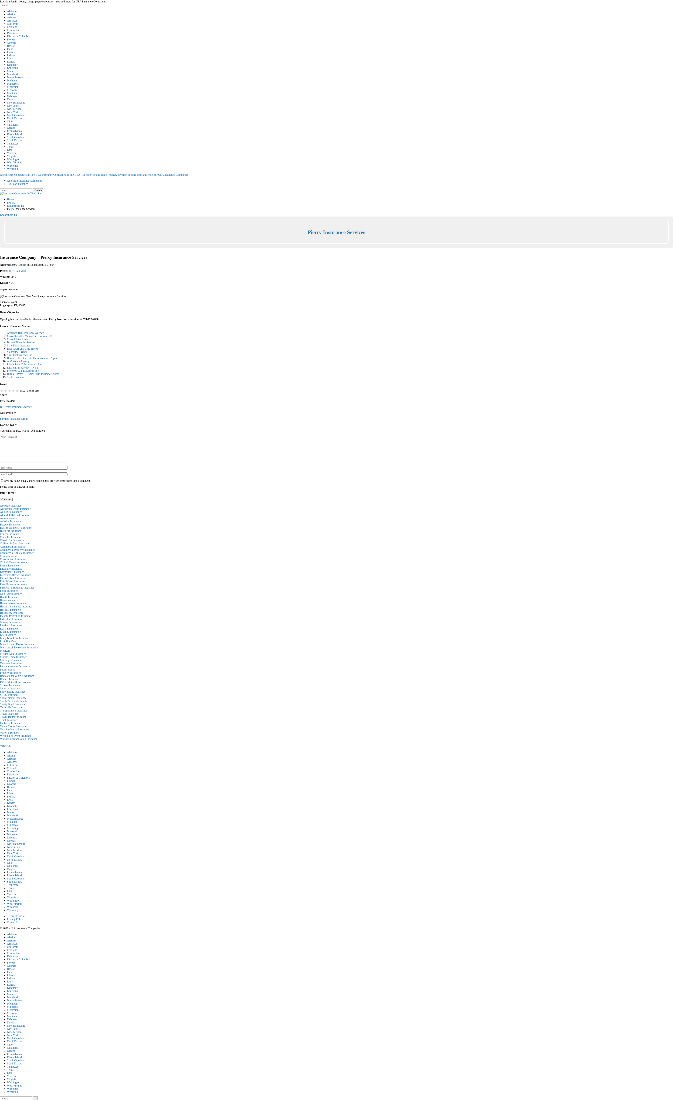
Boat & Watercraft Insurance (16, 527)
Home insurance (9, 600)
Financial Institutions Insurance (17, 587)
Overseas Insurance (11, 663)
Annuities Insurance (11, 511)
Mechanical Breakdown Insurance (19, 647)
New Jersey (13, 105)
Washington (13, 159)
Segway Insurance (10, 688)
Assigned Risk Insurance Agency (25, 332)
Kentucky (12, 64)
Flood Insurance (9, 590)
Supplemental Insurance (13, 697)
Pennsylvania (14, 130)
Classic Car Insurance (12, 540)
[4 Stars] (13, 391)
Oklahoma (13, 124)
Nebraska (12, 96)
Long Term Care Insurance (15, 638)
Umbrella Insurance (11, 723)
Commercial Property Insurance (17, 549)
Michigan (12, 80)
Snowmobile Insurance (12, 691)
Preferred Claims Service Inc (23, 370)
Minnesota (13, 83)
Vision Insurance (9, 732)
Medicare (5, 650)
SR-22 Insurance (9, 694)
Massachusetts (15, 77)
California (12, 23)
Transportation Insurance (13, 710)
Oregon (11, 127)
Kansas (11, 61)
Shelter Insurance (16, 377)
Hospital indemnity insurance (16, 606)
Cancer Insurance (9, 533)
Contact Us (13, 922)
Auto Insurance (8, 518)
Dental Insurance (9, 565)
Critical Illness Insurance (13, 562)
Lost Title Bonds (9, 641)
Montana (12, 93)
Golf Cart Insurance (11, 593)
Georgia (11, 42)
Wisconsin (12, 165)
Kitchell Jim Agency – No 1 (22, 367)
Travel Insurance (9, 713)
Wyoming (12, 168)
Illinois (11, 52)
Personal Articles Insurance (15, 666)
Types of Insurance (17, 183)
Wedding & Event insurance (15, 735)
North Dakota (14, 118)
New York (12, 112)
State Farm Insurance (18, 345)
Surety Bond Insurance (12, 704)
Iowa (10, 58)
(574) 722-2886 (17, 270)
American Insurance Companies (24, 180)
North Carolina (15, 115)
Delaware (12, 33)
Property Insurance (10, 672)
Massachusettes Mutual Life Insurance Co (30, 336)
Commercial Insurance (12, 546)
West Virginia (14, 162)
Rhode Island (14, 134)
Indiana (11, 55)
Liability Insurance (10, 631)
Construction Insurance (13, 559)
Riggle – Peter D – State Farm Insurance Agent (33, 373)
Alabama (12, 11)
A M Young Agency (18, 361)
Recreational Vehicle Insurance (17, 675)
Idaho (10, 48)
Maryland (12, 74)
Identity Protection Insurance (16, 615)
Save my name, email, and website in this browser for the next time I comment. (47, 480)
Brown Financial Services (21, 342)
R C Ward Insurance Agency (16, 406)
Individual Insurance (11, 619)
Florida (11, 39)
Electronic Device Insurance (15, 574)
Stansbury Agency (17, 351)
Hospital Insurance (10, 609)
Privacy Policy (15, 919)
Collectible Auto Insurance (14, 543)
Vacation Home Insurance (14, 729)
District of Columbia (18, 36)
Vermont (11, 153)
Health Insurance (9, 597)
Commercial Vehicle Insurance (17, 552)
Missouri (12, 89)
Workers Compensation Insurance (18, 738)
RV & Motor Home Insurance (16, 682)
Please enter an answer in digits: (17, 486)
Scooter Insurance (10, 685)
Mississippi (13, 86)
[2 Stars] (5, 391)
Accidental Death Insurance (15, 508)
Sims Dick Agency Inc (19, 354)
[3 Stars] (9, 391)
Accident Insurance (10, 505)
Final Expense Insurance (13, 584)
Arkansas (12, 20)
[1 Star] (2, 391)
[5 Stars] (17, 391)
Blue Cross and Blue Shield (22, 348)
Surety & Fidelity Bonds (13, 701)
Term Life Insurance (11, 707)
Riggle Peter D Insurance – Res (24, 364)
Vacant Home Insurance (13, 726)
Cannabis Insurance (11, 537)
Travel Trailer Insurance (13, 716)
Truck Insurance (9, 720)
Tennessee (12, 143)
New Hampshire (16, 102)
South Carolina (15, 137)
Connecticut (13, 30)
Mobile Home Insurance (13, 656)
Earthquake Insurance (12, 571)
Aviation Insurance (10, 521)
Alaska (11, 14)
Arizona (11, 17)
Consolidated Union (18, 339)
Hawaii (11, 45)
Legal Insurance (9, 628)
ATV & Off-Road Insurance (15, 515)
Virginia (11, 156)
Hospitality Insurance (11, 612)
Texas (10, 146)
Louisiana (12, 67)
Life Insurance (8, 634)
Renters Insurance (10, 679)
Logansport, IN (8, 214)
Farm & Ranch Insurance (14, 578)
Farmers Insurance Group (14, 418)
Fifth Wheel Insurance (12, 581)
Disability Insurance (11, 568)
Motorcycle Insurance (12, 660)
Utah (9, 149)
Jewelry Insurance (10, 622)
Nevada (11, 99)
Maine (10, 71)
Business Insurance (10, 530)
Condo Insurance (9, 556)
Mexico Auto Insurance (13, 653)
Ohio (10, 121)
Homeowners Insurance (13, 603)
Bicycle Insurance (10, 524)
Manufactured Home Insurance (17, 644)
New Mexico (14, 108)
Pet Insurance (7, 669)
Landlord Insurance (11, 625)
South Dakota (14, 140)
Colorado (12, 26)
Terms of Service (16, 916)
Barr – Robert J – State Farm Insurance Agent (32, 358)
